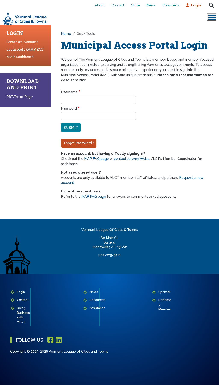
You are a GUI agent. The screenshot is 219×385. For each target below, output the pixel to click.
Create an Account (22, 41)
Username (69, 92)
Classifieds (170, 5)
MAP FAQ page (96, 159)
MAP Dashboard (20, 56)
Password (69, 108)
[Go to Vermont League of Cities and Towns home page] (25, 12)
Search (211, 5)
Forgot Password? (79, 143)
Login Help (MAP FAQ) (25, 49)
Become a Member (162, 304)
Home (66, 34)
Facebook (50, 340)
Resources (93, 300)
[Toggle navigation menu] (211, 17)
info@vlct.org (109, 260)
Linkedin (59, 340)
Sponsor (162, 292)
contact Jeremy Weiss (131, 159)
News (150, 5)
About (100, 5)
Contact (117, 5)
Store (135, 5)
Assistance (93, 308)
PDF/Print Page (19, 96)
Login (196, 5)
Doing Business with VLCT (22, 315)
